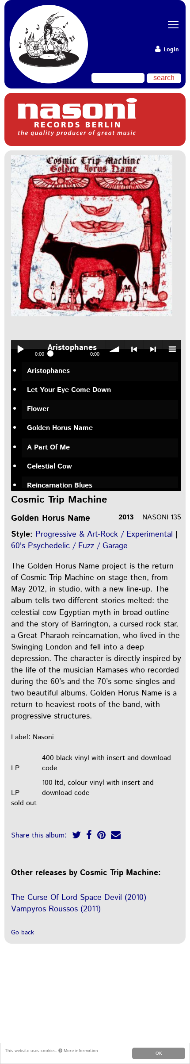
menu (172, 349)
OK (159, 1053)
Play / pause (20, 349)
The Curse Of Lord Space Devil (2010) (78, 897)
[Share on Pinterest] (101, 836)
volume (115, 349)
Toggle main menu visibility (170, 24)
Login (170, 50)
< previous (134, 349)
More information (80, 1051)
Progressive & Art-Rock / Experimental (104, 534)
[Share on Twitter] (76, 836)
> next (153, 349)
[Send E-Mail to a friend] (116, 836)
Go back (22, 932)
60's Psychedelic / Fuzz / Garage (69, 546)
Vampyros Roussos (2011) (56, 909)
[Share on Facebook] (89, 836)
